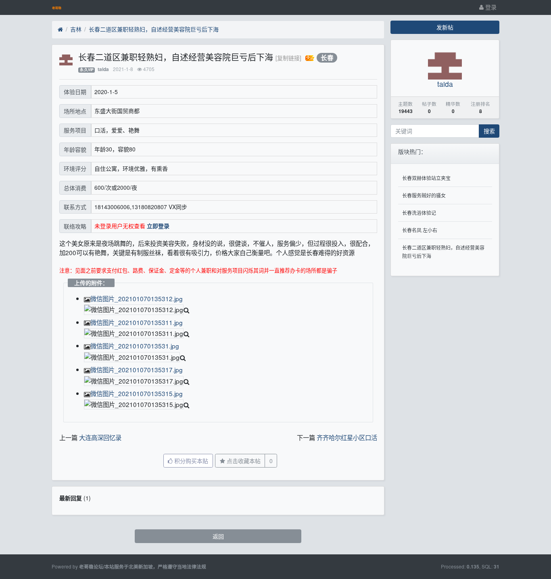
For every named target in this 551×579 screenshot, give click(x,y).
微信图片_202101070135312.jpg (136, 298)
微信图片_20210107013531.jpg (134, 345)
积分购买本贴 (190, 461)
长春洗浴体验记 (419, 212)
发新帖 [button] (444, 27)
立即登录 (158, 226)
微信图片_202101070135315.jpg (136, 393)
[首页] (60, 29)
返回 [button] (218, 536)
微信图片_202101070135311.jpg (136, 322)
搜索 (489, 131)
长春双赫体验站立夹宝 (426, 177)
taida (103, 69)
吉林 (75, 29)
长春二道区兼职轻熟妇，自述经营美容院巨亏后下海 (154, 29)
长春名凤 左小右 (419, 230)
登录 (490, 7)
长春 (327, 57)
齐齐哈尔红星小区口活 (347, 437)
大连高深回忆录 (100, 437)
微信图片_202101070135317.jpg (136, 369)
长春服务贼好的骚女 (424, 195)
